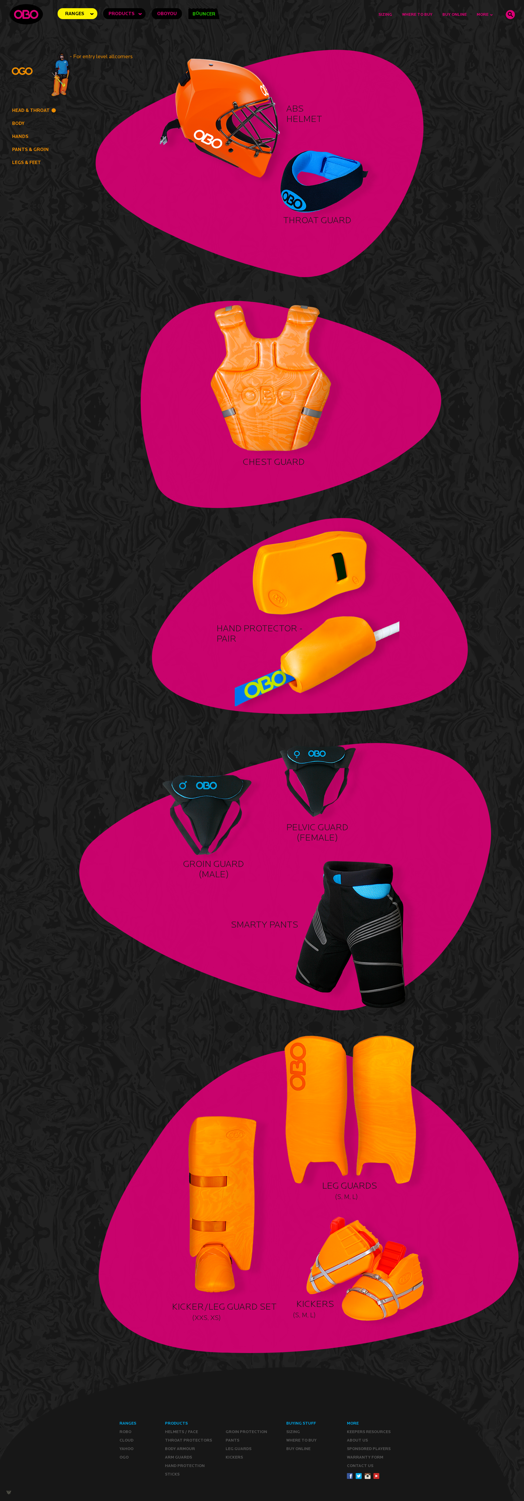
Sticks (172, 1474)
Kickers (234, 1457)
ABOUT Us (357, 1440)
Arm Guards (178, 1457)
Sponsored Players (369, 1448)
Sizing (385, 14)
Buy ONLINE (298, 1448)
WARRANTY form (365, 1457)
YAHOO (126, 1448)
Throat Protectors (188, 1440)
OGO (124, 1457)
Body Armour (180, 1448)
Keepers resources (369, 1431)
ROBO (125, 1431)
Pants (232, 1440)
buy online (454, 14)
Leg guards (238, 1448)
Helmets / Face (181, 1431)
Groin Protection (246, 1431)
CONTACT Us (360, 1465)
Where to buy (301, 1440)
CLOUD (126, 1440)
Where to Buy (417, 14)
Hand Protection (185, 1465)
